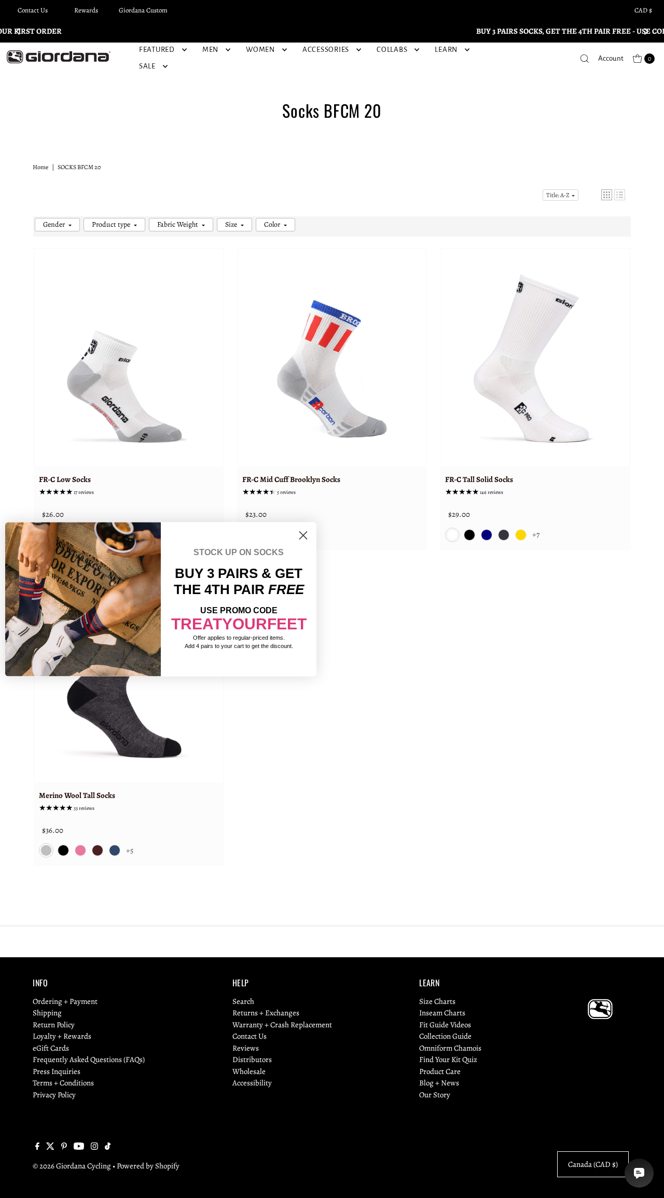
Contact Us (33, 10)
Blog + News (439, 1083)
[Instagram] (94, 1147)
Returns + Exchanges (265, 1013)
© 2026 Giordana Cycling (72, 1166)
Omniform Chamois (450, 1048)
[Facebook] (37, 1147)
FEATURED (157, 49)
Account (611, 58)
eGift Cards (51, 1048)
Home (40, 167)
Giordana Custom (143, 10)
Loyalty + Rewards (62, 1036)
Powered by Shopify (148, 1166)
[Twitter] (50, 1147)
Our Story (434, 1095)
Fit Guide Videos (445, 1025)
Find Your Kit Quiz (448, 1059)
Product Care (440, 1071)
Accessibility (252, 1083)
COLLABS (392, 49)
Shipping (47, 1013)
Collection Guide (445, 1036)
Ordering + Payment (65, 1001)
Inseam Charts (442, 1013)
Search (243, 1001)
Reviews (245, 1048)
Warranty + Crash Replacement (282, 1025)
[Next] (645, 31)
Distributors (252, 1059)
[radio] (452, 535)
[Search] (584, 59)
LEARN (446, 49)
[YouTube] (79, 1147)
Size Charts (437, 1001)
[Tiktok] (107, 1147)
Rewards (86, 10)
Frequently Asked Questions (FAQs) (89, 1059)
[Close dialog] (303, 535)
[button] (606, 194)
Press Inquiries (56, 1071)
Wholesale (249, 1071)
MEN (210, 49)
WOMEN (260, 49)
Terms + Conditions (63, 1083)
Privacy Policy (54, 1095)
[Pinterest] (64, 1147)
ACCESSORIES (325, 49)
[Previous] (18, 31)
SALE (147, 66)
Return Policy (54, 1025)
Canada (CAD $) (593, 1164)
